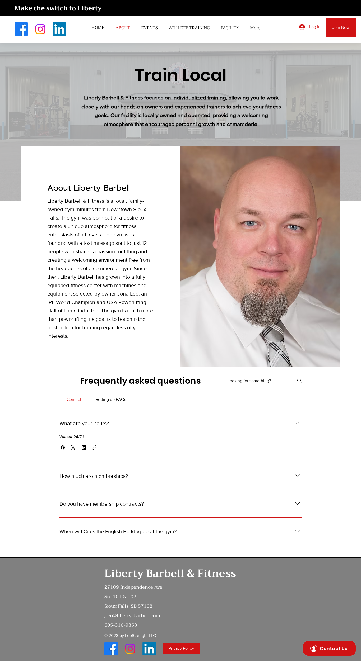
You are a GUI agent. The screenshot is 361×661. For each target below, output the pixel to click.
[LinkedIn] (59, 29)
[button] (62, 447)
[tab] (74, 399)
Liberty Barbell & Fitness (170, 573)
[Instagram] (40, 29)
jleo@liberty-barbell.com (132, 615)
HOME (97, 27)
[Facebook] (21, 29)
